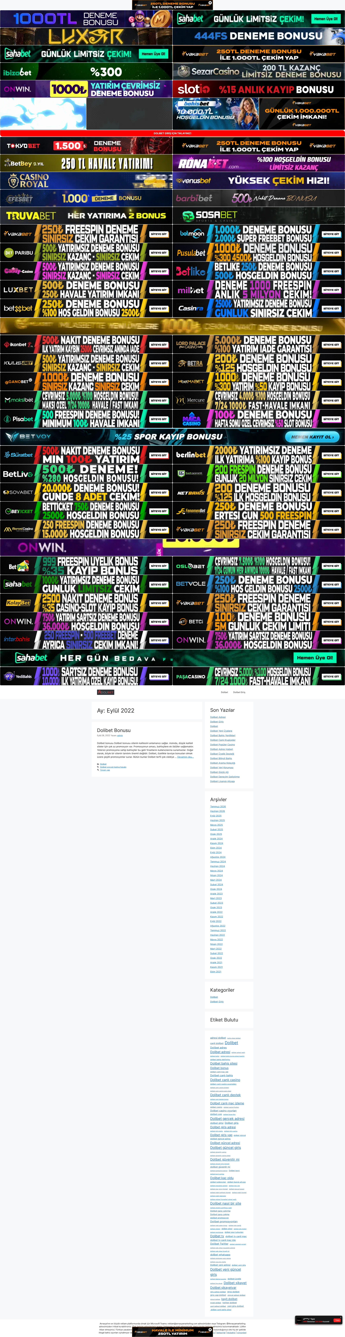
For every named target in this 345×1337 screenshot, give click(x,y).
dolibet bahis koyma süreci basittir (232, 1056)
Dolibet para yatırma (220, 1211)
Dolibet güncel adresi (225, 1143)
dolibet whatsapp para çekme (220, 1258)
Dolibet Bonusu (114, 730)
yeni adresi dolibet (218, 1306)
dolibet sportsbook (216, 1232)
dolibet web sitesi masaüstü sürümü (222, 1248)
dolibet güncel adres (220, 1138)
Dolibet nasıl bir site (225, 1203)
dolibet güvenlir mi (220, 1167)
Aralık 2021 (216, 962)
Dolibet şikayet (235, 1283)
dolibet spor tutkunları (234, 1232)
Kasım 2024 (216, 843)
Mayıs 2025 (216, 825)
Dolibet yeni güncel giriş (225, 1272)
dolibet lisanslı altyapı (236, 1182)
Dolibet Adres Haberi (221, 749)
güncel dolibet (215, 1299)
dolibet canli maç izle (219, 1072)
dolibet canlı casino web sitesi (220, 1091)
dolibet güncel (240, 1135)
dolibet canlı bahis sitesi (220, 1310)
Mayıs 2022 (216, 939)
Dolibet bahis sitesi (223, 1063)
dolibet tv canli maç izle (223, 1240)
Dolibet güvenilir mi (224, 1159)
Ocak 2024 (216, 889)
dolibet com (216, 1114)
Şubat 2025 (216, 829)
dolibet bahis (214, 1056)
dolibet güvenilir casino (218, 1152)
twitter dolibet (229, 1302)
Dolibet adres (218, 1047)
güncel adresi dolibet (236, 1295)
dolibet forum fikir (229, 1114)
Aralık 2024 (216, 838)
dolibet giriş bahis (216, 1131)
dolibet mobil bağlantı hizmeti (220, 1192)
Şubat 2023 (216, 903)
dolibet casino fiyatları (231, 1107)
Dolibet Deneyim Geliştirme (225, 776)
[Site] (86, 233)
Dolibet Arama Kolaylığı (222, 763)
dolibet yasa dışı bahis (218, 1262)
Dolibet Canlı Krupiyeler (222, 740)
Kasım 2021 (216, 967)
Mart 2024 (216, 880)
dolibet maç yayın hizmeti (219, 1189)
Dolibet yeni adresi (220, 1265)
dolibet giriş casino (230, 1131)
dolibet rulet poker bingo (218, 1225)
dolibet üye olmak (216, 1283)
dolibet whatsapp (220, 1254)
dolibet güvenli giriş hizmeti (219, 1164)
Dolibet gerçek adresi (227, 1118)
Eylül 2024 (216, 852)
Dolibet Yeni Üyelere (221, 731)
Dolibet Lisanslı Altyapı (222, 781)
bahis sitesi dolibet (234, 1038)
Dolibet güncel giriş (225, 1147)
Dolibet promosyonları (224, 1221)
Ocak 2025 (216, 834)
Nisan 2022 (216, 944)
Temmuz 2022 (218, 930)
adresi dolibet (218, 1037)
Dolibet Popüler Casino (222, 744)
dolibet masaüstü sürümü (218, 1186)
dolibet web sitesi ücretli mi (219, 1251)
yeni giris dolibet (235, 1306)
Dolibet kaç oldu (222, 1178)
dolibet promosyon (219, 1218)
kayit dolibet (229, 1299)
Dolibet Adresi (218, 717)
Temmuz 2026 (218, 806)
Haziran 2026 (217, 811)
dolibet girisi (216, 1123)
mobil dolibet (215, 1303)
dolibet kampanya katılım (218, 1171)
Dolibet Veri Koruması (221, 767)
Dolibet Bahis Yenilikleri (222, 735)
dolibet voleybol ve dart (238, 1244)
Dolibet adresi (220, 1052)
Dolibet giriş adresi (223, 1127)
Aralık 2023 (216, 893)
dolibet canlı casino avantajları (223, 1084)
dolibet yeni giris (239, 1265)
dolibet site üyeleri (240, 1229)
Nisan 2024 (216, 875)
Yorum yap (105, 770)
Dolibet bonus (219, 1068)
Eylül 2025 (215, 815)
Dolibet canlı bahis (221, 1075)
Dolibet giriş (232, 1122)
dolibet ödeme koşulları (218, 1279)
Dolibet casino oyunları (223, 1110)
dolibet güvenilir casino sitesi (220, 1156)
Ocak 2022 (216, 958)
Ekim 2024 (216, 848)
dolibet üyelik (234, 1279)
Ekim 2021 (215, 971)
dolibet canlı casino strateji (219, 1088)
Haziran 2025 (217, 820)
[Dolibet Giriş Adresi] (105, 692)
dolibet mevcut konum (236, 1189)
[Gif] (172, 326)
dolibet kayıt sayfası (217, 1174)
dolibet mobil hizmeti (239, 1192)
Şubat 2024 (216, 884)
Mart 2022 (216, 948)
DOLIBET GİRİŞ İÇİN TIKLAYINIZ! (172, 133)
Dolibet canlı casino (225, 1080)
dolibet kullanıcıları (218, 1182)
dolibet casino (216, 1107)
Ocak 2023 (216, 907)
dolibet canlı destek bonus (219, 1099)
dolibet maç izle (234, 1186)
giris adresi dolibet (218, 1292)
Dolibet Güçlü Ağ (219, 772)
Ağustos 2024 (217, 857)
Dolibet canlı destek (225, 1095)
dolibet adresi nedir (238, 1052)
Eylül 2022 (215, 921)
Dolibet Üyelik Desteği (222, 753)
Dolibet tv (217, 1236)
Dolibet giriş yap (221, 1135)
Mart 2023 (216, 898)
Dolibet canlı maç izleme (227, 1103)
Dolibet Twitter (219, 1243)
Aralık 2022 (216, 912)
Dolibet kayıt (234, 1170)
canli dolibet (216, 1043)
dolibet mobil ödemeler (218, 1196)
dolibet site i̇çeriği (235, 1225)
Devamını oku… (185, 757)
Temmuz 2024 (218, 861)
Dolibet (224, 692)
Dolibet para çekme (219, 1214)
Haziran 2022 (217, 935)
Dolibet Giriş (239, 692)
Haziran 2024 (217, 866)
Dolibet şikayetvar (223, 1288)
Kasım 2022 (216, 916)
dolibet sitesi (227, 1229)
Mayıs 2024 (216, 870)
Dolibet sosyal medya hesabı (113, 767)
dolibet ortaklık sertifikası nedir (221, 1208)
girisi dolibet (233, 1291)
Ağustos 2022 (217, 925)
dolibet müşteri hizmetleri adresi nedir (223, 1199)
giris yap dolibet (218, 1295)
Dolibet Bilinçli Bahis (221, 758)
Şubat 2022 (216, 953)
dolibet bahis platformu (220, 1059)
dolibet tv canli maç (236, 1236)
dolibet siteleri (215, 1229)
